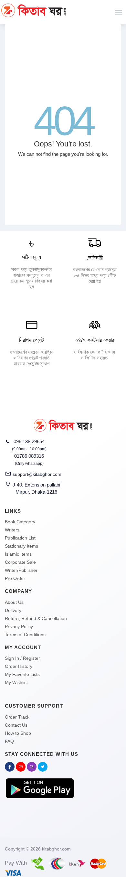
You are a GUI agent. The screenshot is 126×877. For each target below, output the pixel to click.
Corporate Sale (20, 562)
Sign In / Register (22, 658)
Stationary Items (21, 546)
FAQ (9, 741)
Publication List (20, 537)
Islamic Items (18, 554)
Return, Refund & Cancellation (36, 618)
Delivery (13, 610)
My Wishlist (16, 682)
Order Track (17, 717)
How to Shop (18, 733)
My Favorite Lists (22, 674)
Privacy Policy (19, 626)
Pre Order (15, 578)
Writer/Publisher (21, 570)
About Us (14, 602)
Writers (12, 529)
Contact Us (16, 725)
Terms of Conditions (25, 634)
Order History (18, 666)
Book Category (20, 521)
